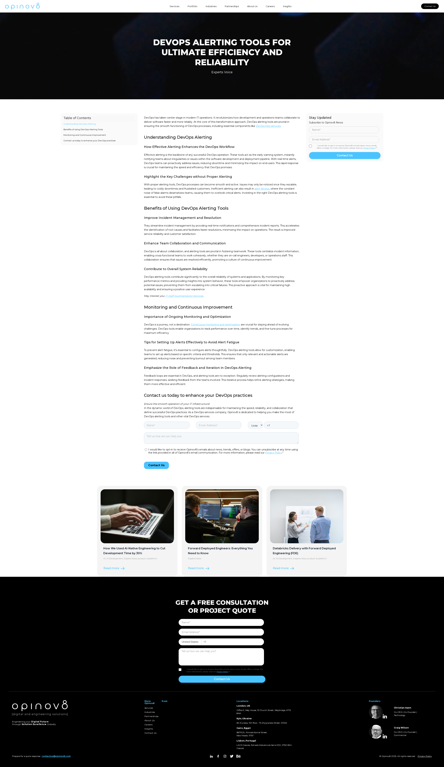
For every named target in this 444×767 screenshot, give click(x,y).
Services (174, 6)
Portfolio (192, 6)
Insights (287, 6)
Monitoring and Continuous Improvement (84, 135)
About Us (252, 6)
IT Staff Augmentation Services (184, 295)
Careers (270, 6)
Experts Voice (222, 72)
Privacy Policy (369, 148)
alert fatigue (262, 188)
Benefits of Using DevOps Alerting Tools (83, 129)
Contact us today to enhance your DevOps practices (89, 140)
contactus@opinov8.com (56, 756)
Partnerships (232, 6)
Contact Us (430, 6)
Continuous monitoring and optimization (215, 324)
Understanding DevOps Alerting (79, 124)
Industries (211, 6)
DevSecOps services (268, 126)
